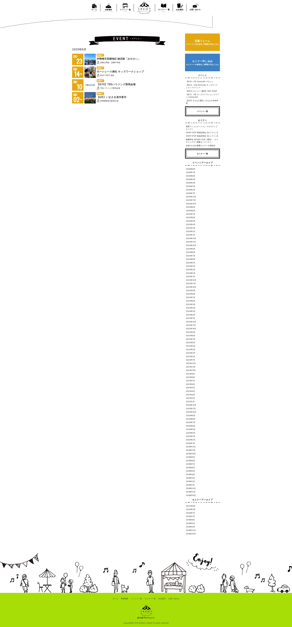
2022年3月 (190, 353)
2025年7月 (190, 214)
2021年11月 (190, 367)
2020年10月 (191, 412)
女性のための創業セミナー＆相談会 (200, 145)
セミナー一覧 (150, 598)
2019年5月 (190, 471)
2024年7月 (190, 256)
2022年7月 (190, 339)
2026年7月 (190, 172)
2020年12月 (191, 405)
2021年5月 (190, 387)
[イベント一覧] (202, 115)
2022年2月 (190, 356)
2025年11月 (191, 200)
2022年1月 (190, 360)
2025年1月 (190, 235)
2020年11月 (191, 408)
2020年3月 (190, 436)
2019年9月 (190, 457)
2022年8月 (190, 335)
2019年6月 (190, 467)
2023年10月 (191, 287)
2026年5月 (190, 179)
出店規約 (162, 598)
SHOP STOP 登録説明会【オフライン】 (202, 132)
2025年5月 (190, 221)
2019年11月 (190, 450)
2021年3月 (190, 394)
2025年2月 (190, 231)
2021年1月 (190, 401)
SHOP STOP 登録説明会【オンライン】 (202, 136)
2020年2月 (190, 440)
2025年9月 (190, 207)
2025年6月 (190, 217)
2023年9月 (190, 290)
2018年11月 (190, 492)
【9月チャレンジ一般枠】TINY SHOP (201, 91)
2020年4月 (190, 433)
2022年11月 (191, 325)
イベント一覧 (136, 598)
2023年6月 (190, 301)
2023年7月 (190, 297)
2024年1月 (190, 276)
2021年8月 (190, 377)
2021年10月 (191, 370)
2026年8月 (190, 169)
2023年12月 (191, 280)
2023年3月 (190, 311)
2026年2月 (190, 190)
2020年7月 (190, 422)
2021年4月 (190, 391)
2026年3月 (190, 186)
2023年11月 (191, 283)
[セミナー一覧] (202, 157)
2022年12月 (191, 322)
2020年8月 (190, 419)
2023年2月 (190, 315)
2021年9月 (190, 374)
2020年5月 (190, 429)
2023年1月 (190, 318)
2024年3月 (190, 269)
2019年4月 (190, 474)
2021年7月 (190, 381)
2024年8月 (190, 252)
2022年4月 (190, 349)
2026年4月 (190, 183)
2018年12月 (191, 488)
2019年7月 (190, 464)
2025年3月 (190, 228)
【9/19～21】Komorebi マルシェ (199, 81)
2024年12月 (191, 238)
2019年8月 (190, 460)
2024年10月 (191, 245)
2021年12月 (191, 363)
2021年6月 (190, 384)
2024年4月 (190, 266)
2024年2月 (190, 273)
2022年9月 (190, 332)
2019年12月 (191, 447)
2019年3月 (190, 478)
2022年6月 (190, 342)
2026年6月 (190, 176)
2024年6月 (190, 259)
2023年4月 (190, 308)
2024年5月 (190, 263)
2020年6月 (190, 426)
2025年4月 (190, 224)
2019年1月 (190, 485)
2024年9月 (190, 249)
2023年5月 (190, 304)
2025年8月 (190, 210)
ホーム (115, 598)
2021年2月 (190, 398)
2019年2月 (190, 481)
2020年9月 (190, 415)
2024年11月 (191, 242)
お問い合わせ (173, 598)
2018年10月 (191, 495)
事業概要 (124, 598)
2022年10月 (191, 328)
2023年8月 (190, 294)
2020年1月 (190, 443)
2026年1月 (190, 193)
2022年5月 (190, 346)
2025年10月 (191, 203)
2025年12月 (191, 197)
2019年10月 (191, 453)
